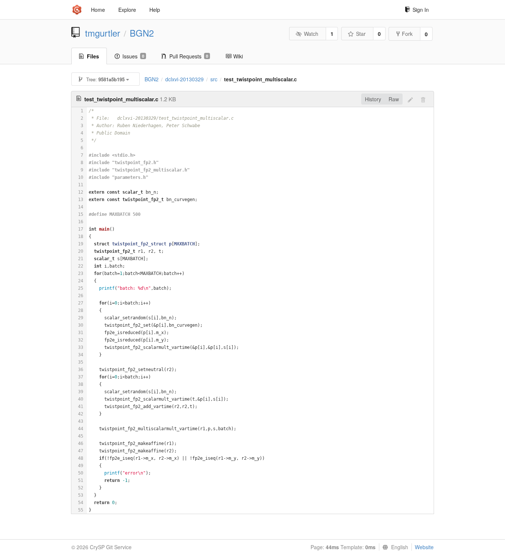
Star (361, 33)
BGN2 (142, 33)
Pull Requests (188, 56)
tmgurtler (102, 33)
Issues (133, 56)
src (213, 79)
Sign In (421, 9)
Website (424, 547)
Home (98, 9)
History (373, 99)
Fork (407, 33)
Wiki (238, 56)
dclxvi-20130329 (184, 79)
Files (93, 56)
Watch (311, 33)
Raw (394, 99)
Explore (127, 9)
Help (154, 9)
